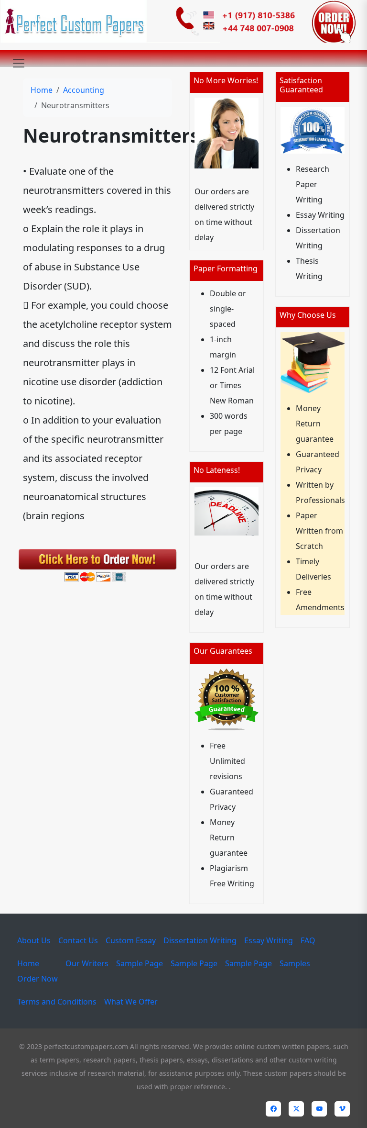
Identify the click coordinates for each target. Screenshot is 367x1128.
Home (42, 90)
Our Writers (86, 963)
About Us (34, 940)
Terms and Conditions (57, 1001)
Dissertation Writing (200, 940)
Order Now (37, 978)
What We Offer (131, 1001)
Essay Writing (268, 940)
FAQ (308, 940)
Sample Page (139, 963)
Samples (295, 963)
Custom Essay (131, 940)
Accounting (83, 90)
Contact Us (78, 940)
